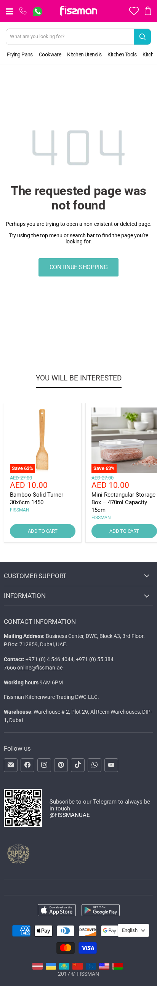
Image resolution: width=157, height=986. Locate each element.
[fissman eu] (91, 968)
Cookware (50, 54)
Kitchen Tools (121, 54)
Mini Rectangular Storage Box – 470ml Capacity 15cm (123, 502)
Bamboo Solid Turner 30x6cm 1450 (36, 498)
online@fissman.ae (39, 668)
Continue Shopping (79, 267)
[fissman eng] (104, 968)
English (130, 930)
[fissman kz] (64, 968)
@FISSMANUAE (70, 815)
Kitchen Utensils (84, 54)
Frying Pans (20, 54)
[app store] (57, 910)
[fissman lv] (37, 968)
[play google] (101, 910)
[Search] (142, 37)
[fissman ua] (51, 968)
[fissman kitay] (77, 968)
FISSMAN (19, 510)
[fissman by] (117, 968)
